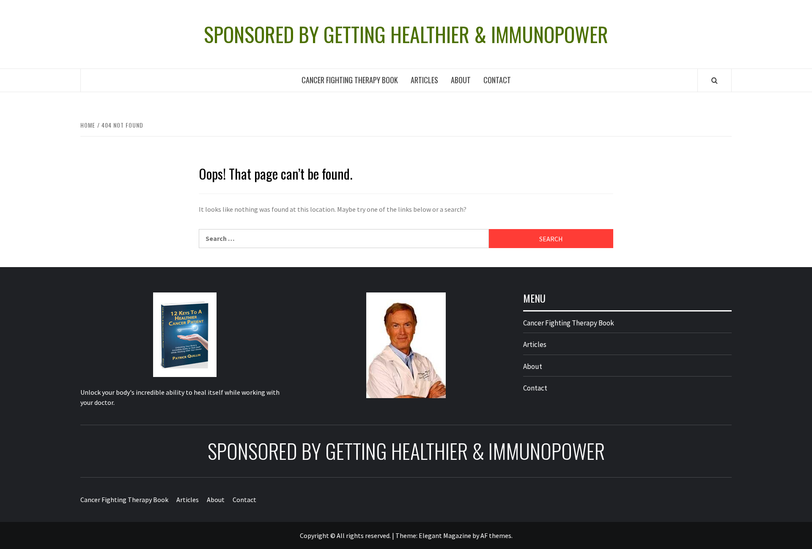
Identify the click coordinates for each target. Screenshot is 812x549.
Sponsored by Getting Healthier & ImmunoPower (406, 34)
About (461, 79)
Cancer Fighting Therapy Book (350, 79)
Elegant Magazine (445, 535)
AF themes (495, 535)
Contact (497, 79)
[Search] (714, 80)
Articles (424, 79)
